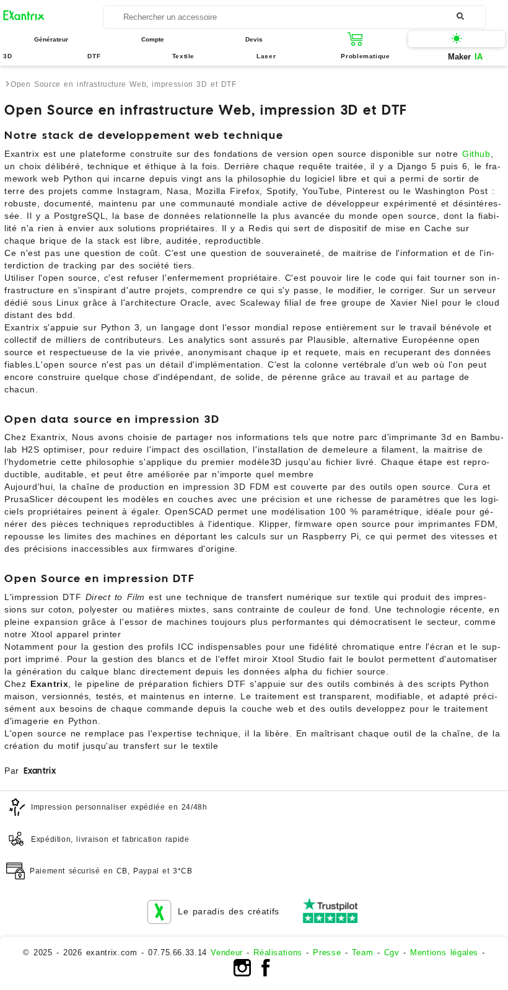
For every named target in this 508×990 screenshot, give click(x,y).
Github (476, 154)
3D (7, 56)
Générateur (51, 39)
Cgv (392, 952)
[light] (456, 39)
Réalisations (277, 952)
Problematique (365, 56)
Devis (254, 39)
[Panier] (355, 39)
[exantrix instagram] (242, 973)
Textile (183, 56)
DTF (93, 56)
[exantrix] (53, 17)
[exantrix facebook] (266, 973)
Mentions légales (444, 952)
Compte (152, 39)
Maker (465, 56)
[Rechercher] (460, 16)
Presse (327, 952)
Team (363, 952)
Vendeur (226, 952)
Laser (266, 56)
